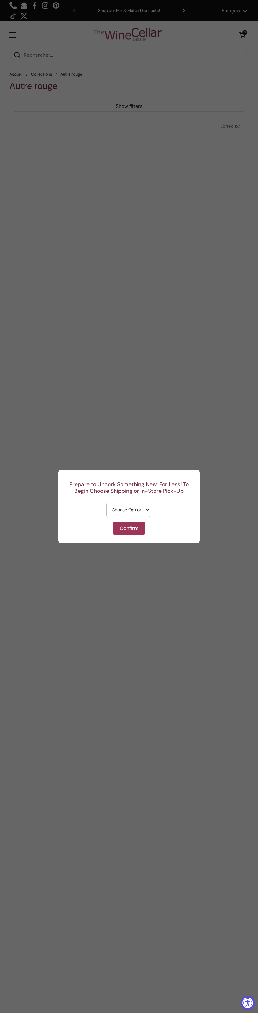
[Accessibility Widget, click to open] (248, 1003)
